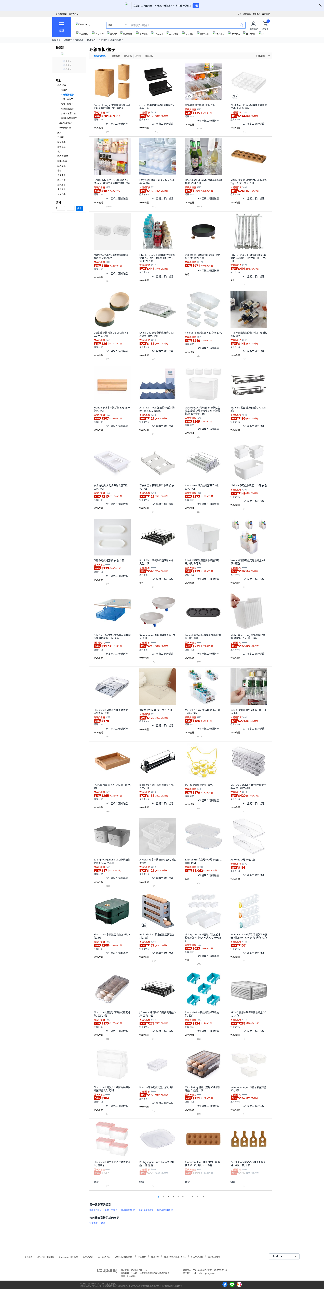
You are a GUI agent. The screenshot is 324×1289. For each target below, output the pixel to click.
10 (202, 1196)
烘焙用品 (61, 189)
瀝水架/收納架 (65, 123)
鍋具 (59, 132)
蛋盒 (103, 1223)
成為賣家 (266, 14)
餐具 (59, 151)
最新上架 (149, 56)
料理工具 (61, 142)
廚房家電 (61, 165)
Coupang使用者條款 (68, 1256)
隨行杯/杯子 (62, 156)
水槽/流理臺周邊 (68, 113)
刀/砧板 (60, 137)
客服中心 (256, 14)
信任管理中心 (104, 1256)
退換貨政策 (88, 1256)
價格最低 (116, 56)
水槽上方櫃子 (67, 99)
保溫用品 (61, 175)
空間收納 (103, 40)
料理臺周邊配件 (68, 108)
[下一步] (209, 1196)
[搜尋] (241, 25)
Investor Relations (45, 1256)
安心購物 (142, 1256)
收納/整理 (91, 40)
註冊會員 (247, 14)
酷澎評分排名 (100, 56)
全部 (110, 25)
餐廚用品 (79, 40)
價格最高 (128, 56)
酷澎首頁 (56, 40)
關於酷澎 (28, 1256)
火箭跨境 (68, 40)
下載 (196, 5)
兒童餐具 (61, 194)
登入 (239, 14)
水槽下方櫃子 (67, 104)
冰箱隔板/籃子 (116, 40)
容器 (59, 170)
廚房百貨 (61, 180)
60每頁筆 (260, 56)
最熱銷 (138, 56)
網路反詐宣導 (214, 1256)
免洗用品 (61, 184)
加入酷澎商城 (197, 1256)
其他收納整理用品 (69, 118)
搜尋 (79, 208)
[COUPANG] (107, 1271)
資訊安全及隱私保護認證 (175, 1256)
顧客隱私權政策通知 (124, 1256)
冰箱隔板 (93, 1223)
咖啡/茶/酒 (62, 161)
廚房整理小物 (65, 127)
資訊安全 (155, 1256)
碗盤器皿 (61, 146)
